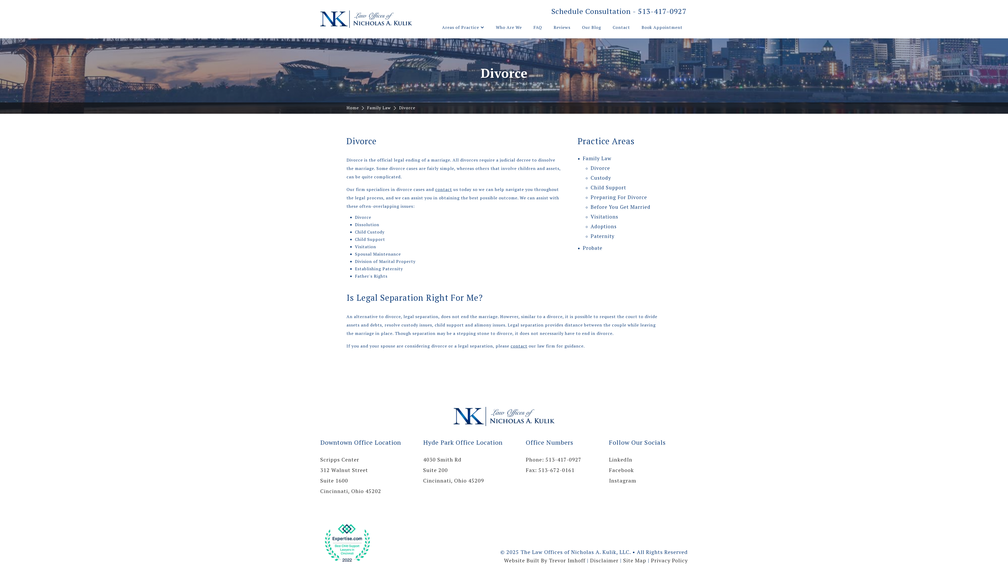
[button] (463, 27)
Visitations (604, 216)
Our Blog (591, 27)
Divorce (407, 107)
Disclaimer (604, 560)
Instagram (622, 480)
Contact (621, 27)
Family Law (379, 107)
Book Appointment (662, 27)
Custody (601, 177)
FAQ (537, 27)
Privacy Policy (669, 560)
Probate (592, 248)
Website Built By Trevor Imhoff (544, 560)
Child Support (608, 187)
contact (443, 189)
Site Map (634, 560)
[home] (366, 19)
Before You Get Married (620, 207)
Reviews (562, 27)
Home (352, 107)
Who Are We (509, 27)
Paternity (603, 236)
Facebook (621, 470)
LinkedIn (620, 459)
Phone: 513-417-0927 (553, 459)
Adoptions (604, 226)
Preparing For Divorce (619, 197)
